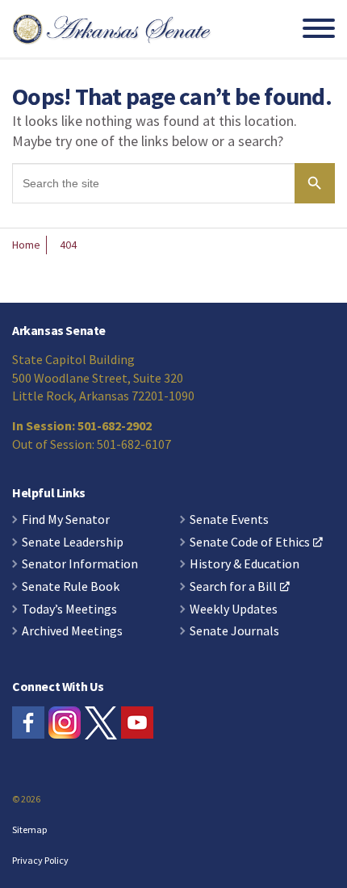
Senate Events (229, 520)
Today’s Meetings (69, 609)
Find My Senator (66, 520)
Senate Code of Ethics (250, 542)
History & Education (244, 564)
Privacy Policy (40, 860)
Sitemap (29, 829)
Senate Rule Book (70, 587)
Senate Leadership (72, 542)
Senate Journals (234, 631)
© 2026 (26, 799)
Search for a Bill (233, 587)
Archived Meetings (72, 631)
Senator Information (80, 564)
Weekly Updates (234, 609)
